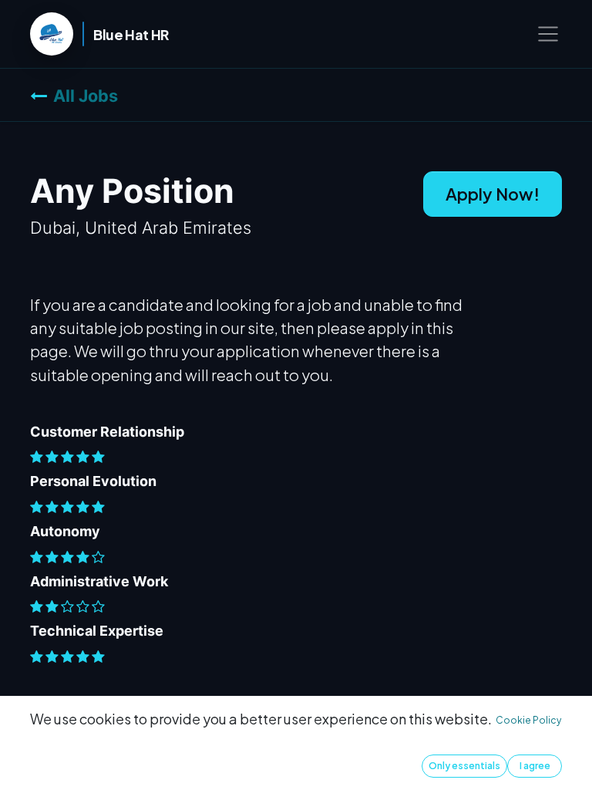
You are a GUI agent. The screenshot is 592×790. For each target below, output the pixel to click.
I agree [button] (535, 765)
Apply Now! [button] (493, 193)
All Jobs (85, 96)
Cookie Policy (528, 720)
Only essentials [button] (464, 765)
